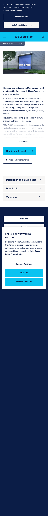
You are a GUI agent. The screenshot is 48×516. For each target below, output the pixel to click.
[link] (21, 25)
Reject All (24, 273)
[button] (21, 17)
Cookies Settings (24, 264)
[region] (24, 258)
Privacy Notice (17, 254)
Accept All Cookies (24, 282)
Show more (24, 141)
